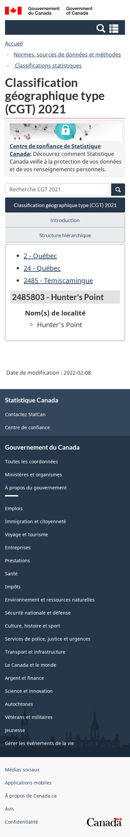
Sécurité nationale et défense (38, 613)
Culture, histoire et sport (32, 626)
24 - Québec (42, 268)
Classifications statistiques (48, 65)
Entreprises (18, 547)
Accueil (14, 43)
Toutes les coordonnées (31, 461)
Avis (9, 809)
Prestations (17, 560)
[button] (66, 28)
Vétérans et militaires (29, 717)
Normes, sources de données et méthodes (67, 54)
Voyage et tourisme (26, 534)
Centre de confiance (27, 427)
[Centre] (66, 132)
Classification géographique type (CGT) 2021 (65, 205)
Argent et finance (24, 678)
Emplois (14, 508)
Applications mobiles (28, 782)
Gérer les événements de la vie (39, 743)
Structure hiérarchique (65, 235)
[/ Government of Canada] (49, 12)
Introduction (65, 220)
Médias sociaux (22, 769)
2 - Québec (40, 255)
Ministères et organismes (33, 474)
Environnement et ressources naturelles (50, 599)
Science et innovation (29, 691)
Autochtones (19, 704)
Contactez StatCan (25, 414)
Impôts (13, 586)
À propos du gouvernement (36, 487)
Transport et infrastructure (35, 652)
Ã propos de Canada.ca (31, 796)
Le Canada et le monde (30, 665)
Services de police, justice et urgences (47, 639)
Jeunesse (15, 730)
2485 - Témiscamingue (58, 280)
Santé (11, 573)
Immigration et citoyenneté (35, 521)
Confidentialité (21, 822)
